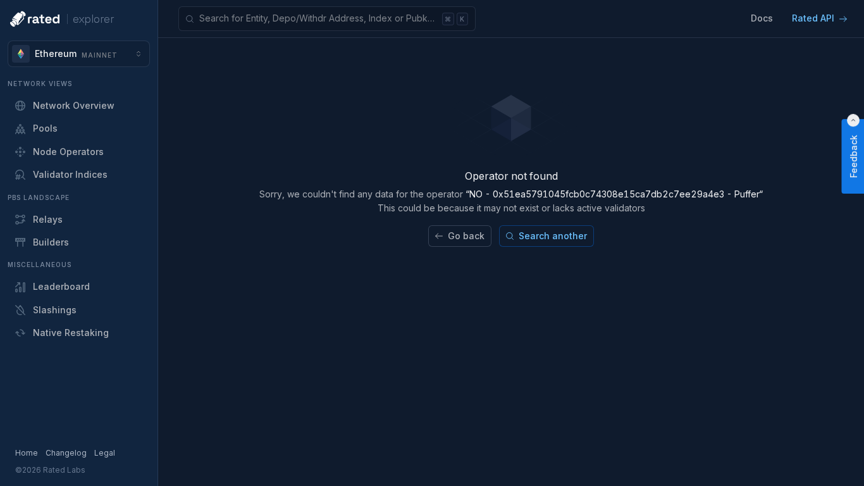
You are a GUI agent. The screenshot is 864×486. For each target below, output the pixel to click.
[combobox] (79, 53)
